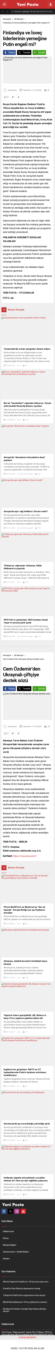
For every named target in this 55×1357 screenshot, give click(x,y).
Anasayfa (7, 19)
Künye (6, 1238)
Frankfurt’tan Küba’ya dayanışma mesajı (21, 1288)
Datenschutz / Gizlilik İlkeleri (16, 1252)
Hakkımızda (8, 1231)
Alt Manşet (18, 19)
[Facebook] (3, 1211)
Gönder (41, 52)
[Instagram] (16, 1211)
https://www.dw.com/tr (25, 856)
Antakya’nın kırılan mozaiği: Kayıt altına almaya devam (24, 1310)
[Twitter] (10, 1211)
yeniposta (12, 90)
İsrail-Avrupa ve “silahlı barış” (26, 11)
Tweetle (26, 52)
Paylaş (12, 52)
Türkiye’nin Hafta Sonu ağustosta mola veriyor (24, 1295)
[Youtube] (23, 1211)
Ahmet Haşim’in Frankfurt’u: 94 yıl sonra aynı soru (25, 1282)
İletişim (6, 1258)
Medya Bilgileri (9, 1245)
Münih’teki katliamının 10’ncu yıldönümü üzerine (25, 1302)
